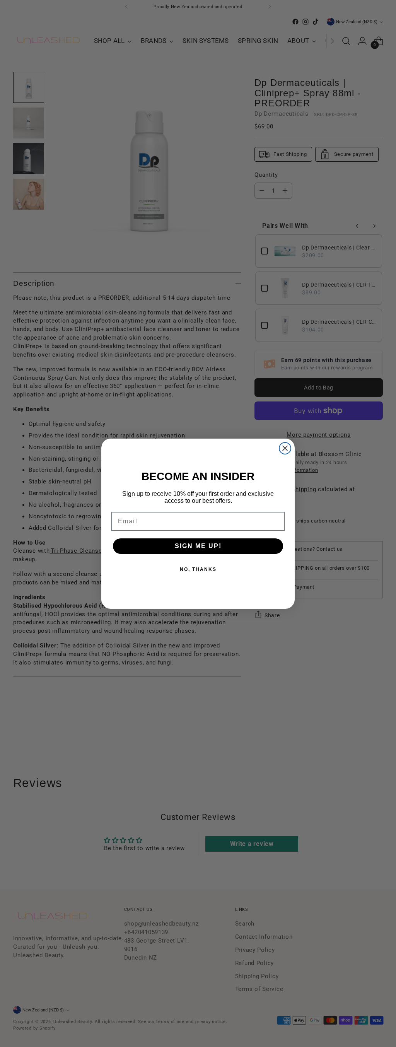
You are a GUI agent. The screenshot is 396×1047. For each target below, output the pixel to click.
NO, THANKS (198, 569)
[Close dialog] (285, 448)
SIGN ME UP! (198, 546)
